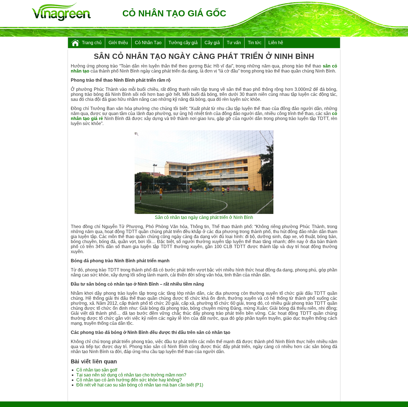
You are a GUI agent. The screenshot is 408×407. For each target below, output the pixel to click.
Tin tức (254, 42)
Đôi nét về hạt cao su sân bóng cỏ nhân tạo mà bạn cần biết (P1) (139, 385)
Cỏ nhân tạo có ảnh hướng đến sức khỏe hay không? (129, 380)
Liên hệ (275, 42)
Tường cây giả (183, 42)
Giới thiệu (118, 42)
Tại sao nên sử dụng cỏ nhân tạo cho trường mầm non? (131, 375)
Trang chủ (92, 42)
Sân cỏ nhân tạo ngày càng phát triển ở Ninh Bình (204, 217)
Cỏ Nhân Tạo (148, 42)
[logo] (61, 12)
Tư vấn (234, 42)
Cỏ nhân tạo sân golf (96, 370)
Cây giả (212, 42)
